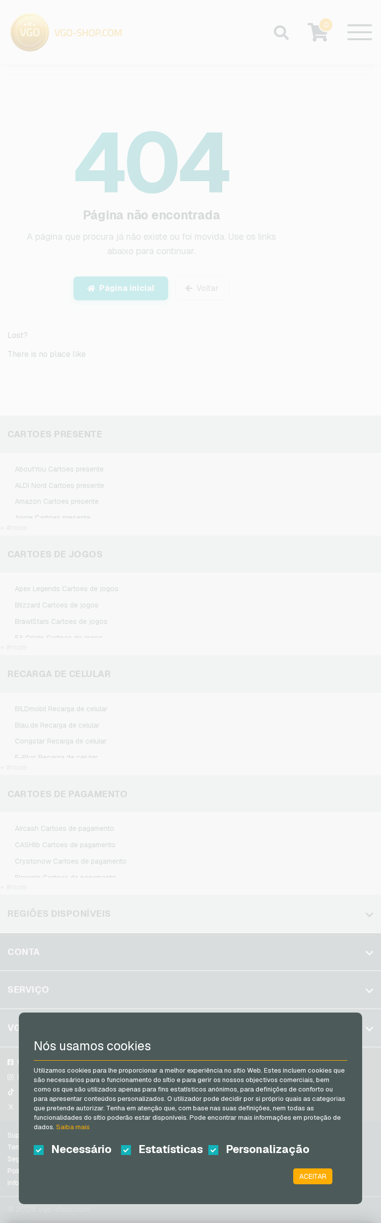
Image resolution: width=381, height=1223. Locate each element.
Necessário (81, 1149)
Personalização (261, 1149)
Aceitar (312, 1176)
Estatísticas (170, 1149)
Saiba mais (73, 1127)
